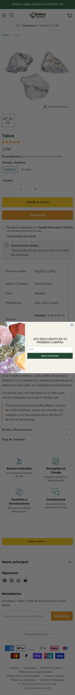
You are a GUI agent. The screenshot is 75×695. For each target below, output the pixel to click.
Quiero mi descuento (50, 356)
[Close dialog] (71, 324)
